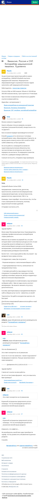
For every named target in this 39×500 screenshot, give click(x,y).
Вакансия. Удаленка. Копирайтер (15, 108)
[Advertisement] (19, 10)
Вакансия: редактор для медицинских (14, 167)
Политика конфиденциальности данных (14, 474)
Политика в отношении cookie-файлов (13, 476)
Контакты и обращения (9, 482)
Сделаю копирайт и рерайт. (11, 217)
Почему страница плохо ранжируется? (14, 215)
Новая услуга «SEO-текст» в (11, 306)
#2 (22, 180)
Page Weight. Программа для (26, 382)
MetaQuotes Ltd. (13, 486)
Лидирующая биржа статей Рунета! (13, 380)
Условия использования (9, 471)
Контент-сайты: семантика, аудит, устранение (16, 169)
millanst (9, 223)
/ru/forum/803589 (14, 162)
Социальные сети (7, 458)
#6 (22, 391)
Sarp (8, 117)
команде (10, 136)
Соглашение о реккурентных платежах (13, 479)
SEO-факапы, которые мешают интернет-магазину (17, 308)
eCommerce (5, 465)
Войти (35, 2)
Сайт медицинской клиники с (12, 213)
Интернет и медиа (7, 463)
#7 (22, 414)
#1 (22, 119)
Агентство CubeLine (19, 88)
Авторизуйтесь (11, 445)
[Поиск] (29, 2)
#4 (22, 317)
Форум (4, 56)
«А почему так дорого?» (26, 306)
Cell (8, 315)
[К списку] (6, 61)
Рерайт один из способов (10, 382)
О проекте (5, 469)
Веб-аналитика (6, 460)
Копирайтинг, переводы (16, 322)
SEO (3, 455)
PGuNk (9, 71)
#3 (22, 226)
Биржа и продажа (14, 56)
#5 (22, 334)
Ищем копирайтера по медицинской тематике (19, 105)
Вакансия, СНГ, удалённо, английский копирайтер (20, 110)
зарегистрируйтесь (26, 445)
